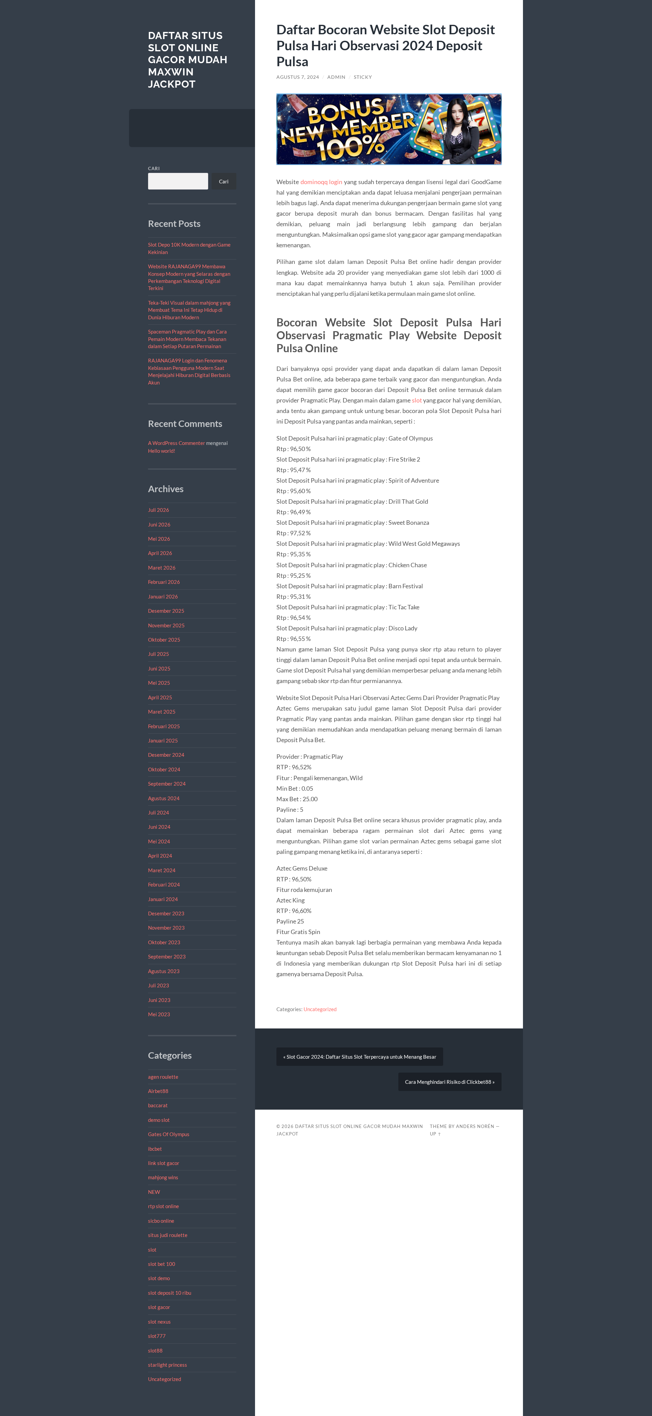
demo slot (159, 1120)
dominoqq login (322, 181)
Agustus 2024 (164, 798)
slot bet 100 (161, 1264)
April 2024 (160, 856)
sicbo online (161, 1221)
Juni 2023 (159, 1000)
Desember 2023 (166, 913)
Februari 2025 (164, 726)
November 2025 (166, 625)
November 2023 (166, 928)
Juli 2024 (158, 812)
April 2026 (160, 553)
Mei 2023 (159, 1014)
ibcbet (155, 1149)
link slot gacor (163, 1163)
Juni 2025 (159, 668)
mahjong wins (163, 1177)
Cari (154, 168)
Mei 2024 (159, 841)
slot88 (155, 1350)
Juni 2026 (159, 524)
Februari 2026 (164, 582)
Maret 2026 (162, 567)
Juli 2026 (158, 510)
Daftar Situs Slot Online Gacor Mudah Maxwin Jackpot (188, 60)
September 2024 (167, 784)
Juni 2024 (159, 827)
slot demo (159, 1278)
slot (152, 1250)
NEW (154, 1192)
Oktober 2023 (164, 942)
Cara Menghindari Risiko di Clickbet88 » (450, 1082)
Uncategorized (164, 1379)
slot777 (157, 1336)
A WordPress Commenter (176, 443)
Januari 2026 (163, 596)
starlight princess (167, 1365)
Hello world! (161, 451)
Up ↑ (435, 1133)
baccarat (158, 1105)
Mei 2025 (159, 683)
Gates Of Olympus (168, 1134)
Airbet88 (158, 1091)
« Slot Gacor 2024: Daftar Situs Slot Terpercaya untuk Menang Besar (359, 1057)
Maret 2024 (162, 870)
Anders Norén (475, 1126)
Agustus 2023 (164, 971)
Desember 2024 (166, 755)
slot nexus (159, 1322)
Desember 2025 (166, 611)
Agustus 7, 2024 (297, 77)
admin (336, 77)
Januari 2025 (163, 740)
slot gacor (159, 1307)
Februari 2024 (164, 884)
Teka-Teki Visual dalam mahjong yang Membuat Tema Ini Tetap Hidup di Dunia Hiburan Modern (189, 310)
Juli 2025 (158, 654)
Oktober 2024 (164, 769)
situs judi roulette (167, 1235)
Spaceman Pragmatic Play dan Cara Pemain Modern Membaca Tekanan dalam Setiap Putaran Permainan (187, 338)
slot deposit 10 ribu (169, 1293)
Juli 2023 (158, 985)
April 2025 (160, 697)
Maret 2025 (162, 712)
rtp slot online (163, 1206)
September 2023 (167, 956)
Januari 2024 (163, 899)
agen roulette (163, 1077)
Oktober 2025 (164, 640)
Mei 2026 (159, 539)
